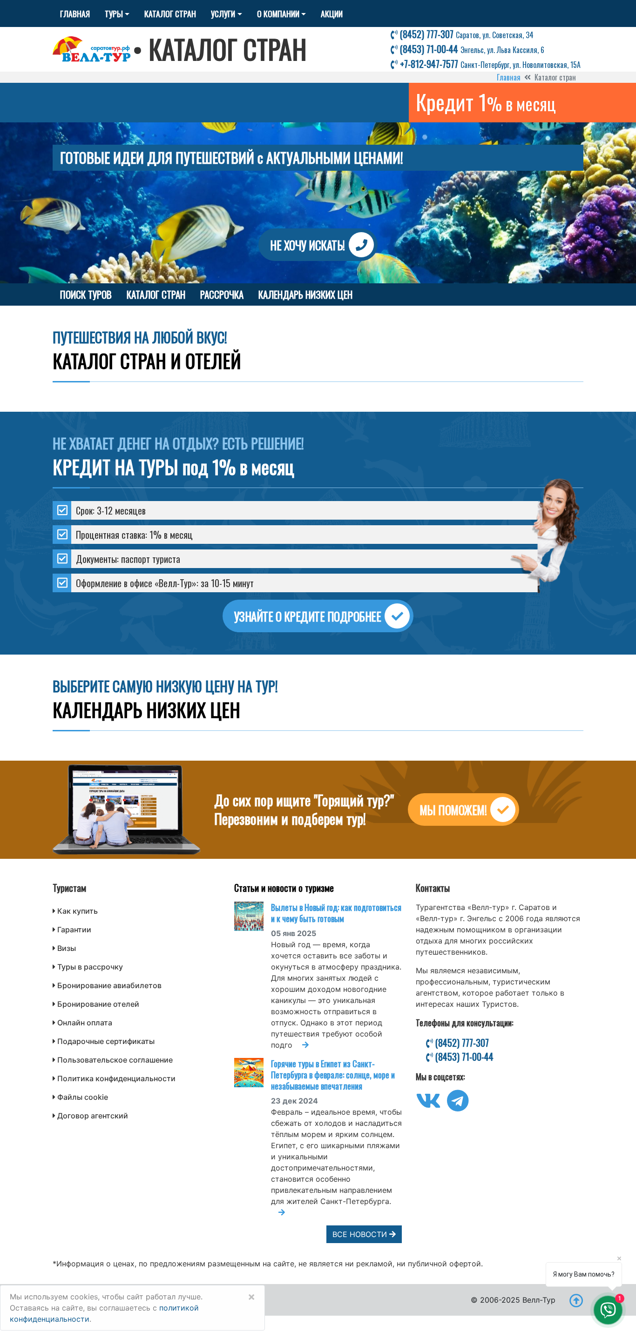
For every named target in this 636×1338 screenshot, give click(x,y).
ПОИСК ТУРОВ (86, 294)
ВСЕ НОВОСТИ (360, 1234)
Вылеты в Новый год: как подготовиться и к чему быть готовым (336, 912)
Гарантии (74, 929)
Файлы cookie (82, 1097)
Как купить (77, 911)
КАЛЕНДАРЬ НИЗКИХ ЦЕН (305, 294)
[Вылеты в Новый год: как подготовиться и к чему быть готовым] (252, 916)
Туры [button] (114, 13)
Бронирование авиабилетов (109, 985)
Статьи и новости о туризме (284, 888)
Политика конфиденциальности (116, 1078)
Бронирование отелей (98, 1004)
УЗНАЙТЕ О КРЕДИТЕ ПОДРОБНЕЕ (307, 616)
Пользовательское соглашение (115, 1059)
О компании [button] (278, 13)
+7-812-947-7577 (489, 64)
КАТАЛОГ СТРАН (156, 294)
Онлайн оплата (84, 1022)
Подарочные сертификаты (106, 1041)
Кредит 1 (486, 101)
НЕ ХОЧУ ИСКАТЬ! (307, 245)
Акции (332, 13)
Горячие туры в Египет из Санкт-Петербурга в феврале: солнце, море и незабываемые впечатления (333, 1074)
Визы (66, 948)
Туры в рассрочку (90, 966)
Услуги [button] (223, 13)
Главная (75, 13)
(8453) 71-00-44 (471, 49)
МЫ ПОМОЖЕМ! (453, 809)
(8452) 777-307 (466, 34)
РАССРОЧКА (222, 294)
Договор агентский (92, 1115)
